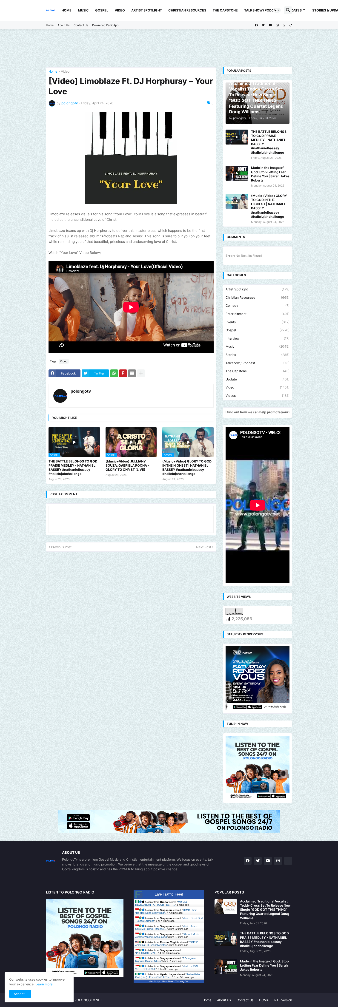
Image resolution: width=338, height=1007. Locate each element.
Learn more (43, 984)
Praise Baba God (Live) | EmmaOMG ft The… (167, 976)
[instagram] (277, 25)
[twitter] (263, 25)
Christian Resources (187, 10)
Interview (257, 338)
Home (67, 10)
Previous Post (61, 547)
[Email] (132, 373)
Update (257, 379)
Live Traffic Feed (169, 894)
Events (257, 322)
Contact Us (81, 25)
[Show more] (141, 373)
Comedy (257, 305)
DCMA (264, 1000)
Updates (294, 10)
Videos (257, 395)
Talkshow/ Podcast (262, 10)
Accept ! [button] (20, 994)
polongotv (81, 391)
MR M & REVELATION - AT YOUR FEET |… (161, 903)
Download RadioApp (105, 25)
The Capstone (225, 10)
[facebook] (256, 25)
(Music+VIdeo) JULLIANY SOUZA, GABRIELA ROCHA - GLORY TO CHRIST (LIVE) (127, 465)
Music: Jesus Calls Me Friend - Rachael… (166, 927)
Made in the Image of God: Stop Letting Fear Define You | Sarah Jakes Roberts (270, 174)
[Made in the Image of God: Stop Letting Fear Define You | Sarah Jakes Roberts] (237, 173)
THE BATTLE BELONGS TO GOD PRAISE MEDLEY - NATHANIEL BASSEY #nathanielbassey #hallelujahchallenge (73, 467)
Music (83, 10)
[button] (277, 10)
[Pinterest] (123, 373)
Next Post (203, 547)
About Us (63, 25)
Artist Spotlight (146, 10)
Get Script (154, 981)
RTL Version (283, 1000)
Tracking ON (181, 981)
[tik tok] (288, 861)
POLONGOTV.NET (147, 953)
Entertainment (257, 314)
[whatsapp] (284, 25)
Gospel (101, 10)
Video (120, 10)
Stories (257, 355)
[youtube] (270, 25)
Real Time (167, 981)
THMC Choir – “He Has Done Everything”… (167, 911)
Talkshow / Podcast (257, 363)
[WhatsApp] (114, 373)
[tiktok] (290, 25)
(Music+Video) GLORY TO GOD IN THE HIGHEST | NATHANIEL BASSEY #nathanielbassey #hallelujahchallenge (187, 467)
